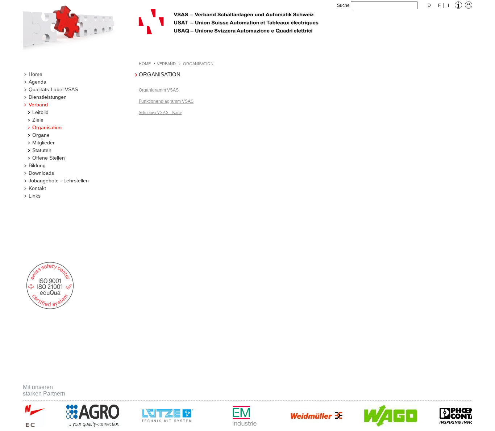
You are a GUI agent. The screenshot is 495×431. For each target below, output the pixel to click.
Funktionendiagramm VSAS (166, 101)
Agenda (37, 82)
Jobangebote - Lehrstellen (59, 180)
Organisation (47, 127)
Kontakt (37, 188)
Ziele (37, 120)
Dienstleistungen (48, 97)
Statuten (41, 150)
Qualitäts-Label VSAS (53, 89)
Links (35, 196)
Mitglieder (43, 142)
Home (35, 74)
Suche (343, 5)
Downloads (41, 173)
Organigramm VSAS (159, 90)
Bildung (37, 165)
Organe (41, 135)
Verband (38, 104)
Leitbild (40, 112)
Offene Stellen (48, 158)
